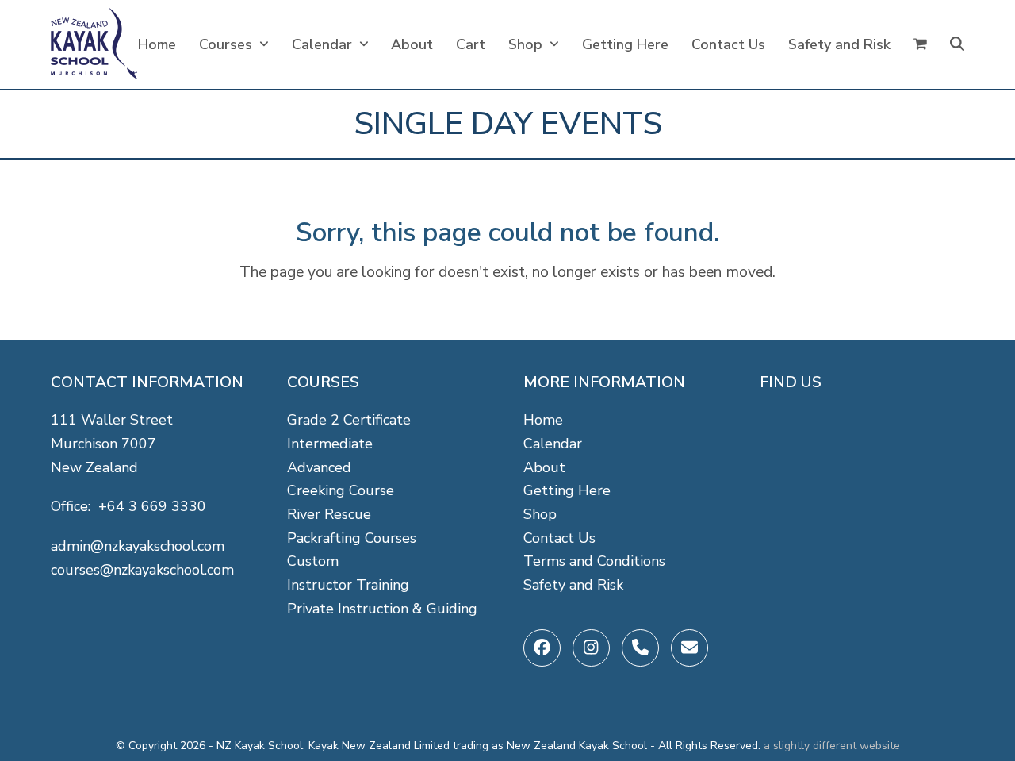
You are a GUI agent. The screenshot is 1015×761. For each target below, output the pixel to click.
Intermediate (330, 443)
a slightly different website (832, 745)
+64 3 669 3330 (152, 506)
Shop (540, 514)
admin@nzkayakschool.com (137, 545)
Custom (313, 561)
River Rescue (329, 514)
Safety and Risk (573, 584)
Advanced (319, 467)
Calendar (552, 443)
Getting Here (567, 490)
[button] (920, 44)
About (544, 467)
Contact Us (559, 538)
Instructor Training (348, 584)
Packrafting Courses (351, 538)
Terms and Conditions (594, 561)
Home (543, 419)
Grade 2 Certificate (349, 419)
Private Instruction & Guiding (382, 608)
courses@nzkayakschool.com (142, 569)
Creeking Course (340, 490)
